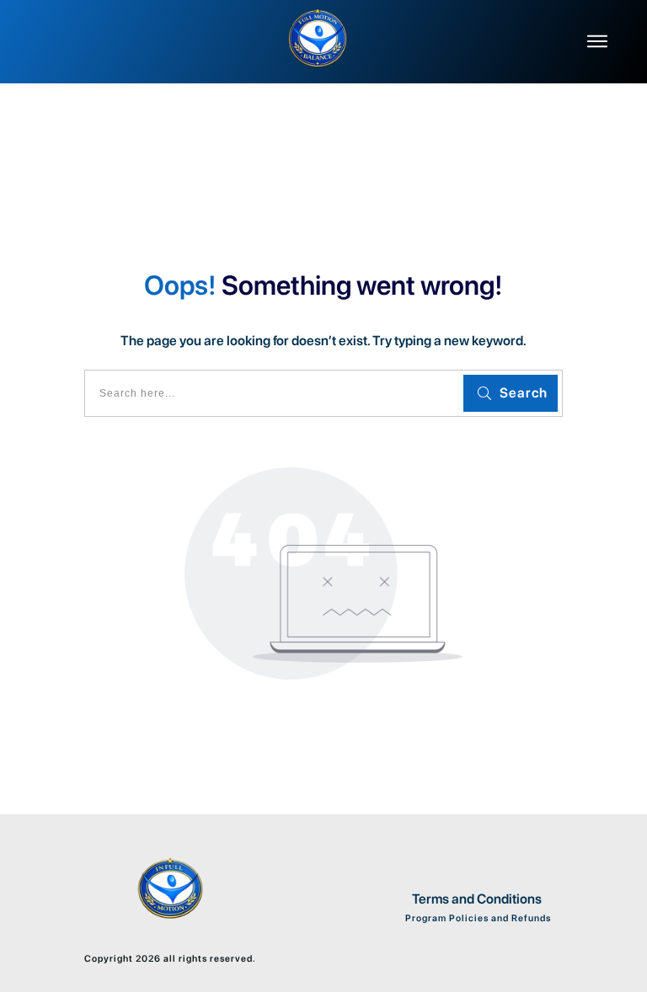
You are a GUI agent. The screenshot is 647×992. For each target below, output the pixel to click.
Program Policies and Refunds (477, 918)
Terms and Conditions (477, 899)
